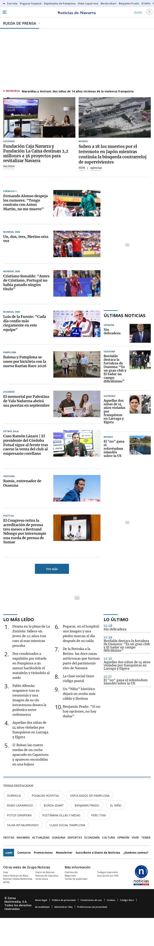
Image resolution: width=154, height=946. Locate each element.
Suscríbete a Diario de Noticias (98, 852)
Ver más (52, 569)
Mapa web (70, 875)
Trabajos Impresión (107, 872)
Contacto (24, 852)
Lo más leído (18, 619)
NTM (82, 168)
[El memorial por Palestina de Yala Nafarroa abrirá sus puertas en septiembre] (76, 404)
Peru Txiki (98, 815)
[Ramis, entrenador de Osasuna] (76, 488)
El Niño (116, 805)
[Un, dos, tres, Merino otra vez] (76, 244)
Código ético (127, 900)
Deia (5, 872)
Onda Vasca (41, 878)
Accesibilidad (42, 906)
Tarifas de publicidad (76, 878)
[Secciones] (4, 12)
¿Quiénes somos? (135, 852)
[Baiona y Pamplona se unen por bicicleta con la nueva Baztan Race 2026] (76, 364)
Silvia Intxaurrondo (23, 825)
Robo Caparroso (20, 805)
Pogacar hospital (45, 795)
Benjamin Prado (87, 805)
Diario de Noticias (44, 872)
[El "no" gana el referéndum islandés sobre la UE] (140, 449)
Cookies (111, 900)
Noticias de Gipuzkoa (46, 875)
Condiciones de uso (91, 900)
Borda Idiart (54, 805)
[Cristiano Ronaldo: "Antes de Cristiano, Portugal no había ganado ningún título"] (76, 283)
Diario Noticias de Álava (15, 875)
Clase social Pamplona (67, 825)
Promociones (43, 852)
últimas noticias (124, 315)
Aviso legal (41, 900)
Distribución (71, 872)
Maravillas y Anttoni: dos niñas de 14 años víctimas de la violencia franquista (78, 91)
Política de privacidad (64, 900)
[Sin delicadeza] (140, 333)
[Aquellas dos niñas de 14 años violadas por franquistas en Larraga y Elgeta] (140, 411)
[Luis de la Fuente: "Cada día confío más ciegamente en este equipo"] (76, 324)
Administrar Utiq (63, 906)
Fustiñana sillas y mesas (61, 815)
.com (8, 852)
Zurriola (14, 795)
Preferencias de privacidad (92, 906)
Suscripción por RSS (107, 875)
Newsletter (64, 852)
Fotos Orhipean (19, 815)
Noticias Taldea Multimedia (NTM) (17, 880)
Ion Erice (9, 166)
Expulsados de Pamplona (89, 795)
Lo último (116, 619)
